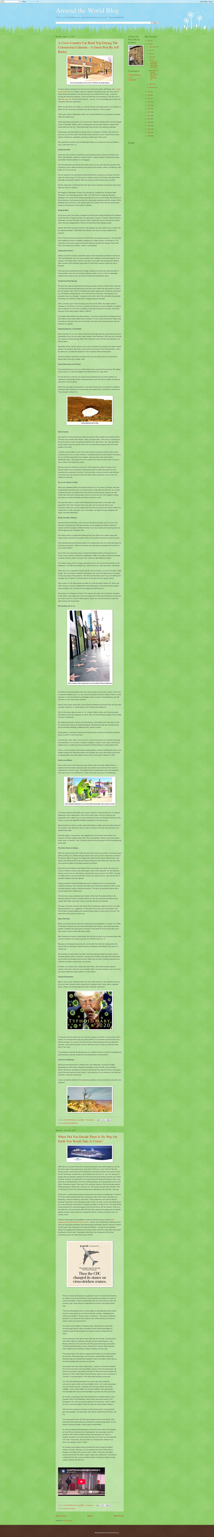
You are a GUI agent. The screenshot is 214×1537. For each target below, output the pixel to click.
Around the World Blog (87, 10)
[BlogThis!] (104, 1120)
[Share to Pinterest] (110, 1120)
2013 (149, 112)
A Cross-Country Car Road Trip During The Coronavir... (153, 63)
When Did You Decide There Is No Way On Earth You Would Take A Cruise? (87, 1138)
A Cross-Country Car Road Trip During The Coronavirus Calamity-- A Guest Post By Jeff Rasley (88, 47)
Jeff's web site (66, 99)
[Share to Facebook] (108, 1120)
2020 (149, 44)
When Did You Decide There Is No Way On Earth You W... (153, 75)
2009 (149, 126)
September (152, 47)
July (150, 50)
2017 (149, 98)
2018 (149, 95)
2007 (149, 132)
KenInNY (133, 80)
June (150, 54)
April (151, 57)
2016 (149, 102)
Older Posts (119, 1515)
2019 (149, 92)
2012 (149, 115)
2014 (149, 109)
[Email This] (102, 1120)
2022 (149, 40)
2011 (149, 119)
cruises (73, 1508)
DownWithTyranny (135, 76)
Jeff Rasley (74, 1123)
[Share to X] (106, 1120)
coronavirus (66, 1123)
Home (90, 1515)
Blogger (116, 1533)
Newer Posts (61, 1515)
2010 (149, 122)
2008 (149, 129)
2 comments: (89, 1505)
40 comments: (90, 1120)
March (151, 84)
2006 (149, 136)
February (152, 87)
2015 (149, 105)
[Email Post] (97, 1120)
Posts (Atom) (68, 1520)
